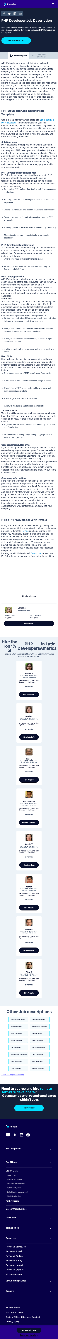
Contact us (35, 553)
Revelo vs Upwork (14, 1265)
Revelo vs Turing (14, 1260)
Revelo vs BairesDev (16, 1247)
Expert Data (12, 1171)
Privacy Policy (12, 1321)
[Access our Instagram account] (28, 1134)
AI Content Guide (14, 1312)
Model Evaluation (14, 1196)
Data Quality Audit (14, 1188)
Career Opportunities (16, 1209)
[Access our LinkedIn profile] (21, 1134)
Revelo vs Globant (14, 1270)
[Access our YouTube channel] (8, 1135)
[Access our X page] (15, 1134)
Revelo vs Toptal (14, 1251)
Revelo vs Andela (14, 1256)
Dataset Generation (14, 1179)
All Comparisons (14, 1274)
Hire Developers (29, 596)
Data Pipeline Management (17, 1192)
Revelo (25, 531)
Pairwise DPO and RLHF (16, 1184)
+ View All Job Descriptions (12, 1075)
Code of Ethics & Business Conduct (23, 1317)
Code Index (11, 1175)
